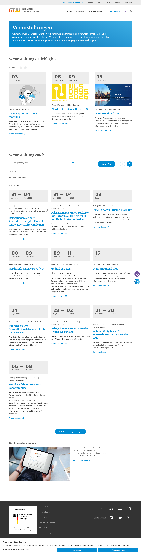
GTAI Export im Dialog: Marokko (23, 115)
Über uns (91, 2)
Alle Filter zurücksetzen (17, 178)
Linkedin (111, 517)
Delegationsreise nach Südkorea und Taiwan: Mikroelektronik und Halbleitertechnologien (70, 216)
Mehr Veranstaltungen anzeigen (70, 432)
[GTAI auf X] (129, 517)
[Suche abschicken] (73, 163)
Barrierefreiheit (45, 528)
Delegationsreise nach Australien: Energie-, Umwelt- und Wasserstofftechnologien (27, 221)
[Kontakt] (102, 509)
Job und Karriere (45, 512)
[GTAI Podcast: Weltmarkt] (111, 509)
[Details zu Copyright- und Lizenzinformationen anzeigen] (86, 99)
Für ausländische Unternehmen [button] (73, 2)
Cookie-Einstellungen (47, 522)
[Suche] (131, 12)
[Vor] (25, 67)
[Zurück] (21, 67)
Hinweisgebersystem (47, 533)
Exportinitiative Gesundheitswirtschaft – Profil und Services (27, 329)
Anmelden (128, 2)
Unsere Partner (44, 507)
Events (100, 2)
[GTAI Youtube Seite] (120, 517)
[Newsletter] (120, 509)
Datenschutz (43, 517)
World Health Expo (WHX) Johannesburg (25, 386)
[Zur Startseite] (24, 12)
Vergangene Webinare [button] (82, 460)
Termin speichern (16, 134)
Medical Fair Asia (61, 268)
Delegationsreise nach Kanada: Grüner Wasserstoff (69, 330)
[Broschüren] (129, 509)
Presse (109, 2)
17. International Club (107, 113)
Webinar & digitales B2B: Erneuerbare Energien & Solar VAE (110, 334)
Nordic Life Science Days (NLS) (70, 109)
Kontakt (118, 2)
